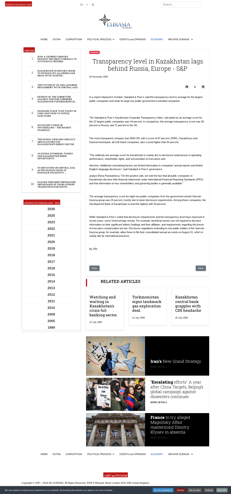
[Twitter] (87, 4)
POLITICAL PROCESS (99, 39)
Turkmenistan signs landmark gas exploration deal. (146, 304)
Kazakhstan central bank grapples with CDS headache (188, 304)
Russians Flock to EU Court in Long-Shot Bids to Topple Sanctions (56, 113)
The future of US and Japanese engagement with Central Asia (57, 86)
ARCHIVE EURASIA (179, 39)
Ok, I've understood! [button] (163, 490)
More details (159, 367)
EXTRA (57, 39)
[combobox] (180, 4)
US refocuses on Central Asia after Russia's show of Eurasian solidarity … (56, 170)
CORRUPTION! (74, 39)
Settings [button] (209, 490)
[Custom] (93, 4)
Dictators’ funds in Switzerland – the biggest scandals (54, 127)
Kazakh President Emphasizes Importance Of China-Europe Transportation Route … (56, 184)
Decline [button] (180, 490)
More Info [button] (222, 490)
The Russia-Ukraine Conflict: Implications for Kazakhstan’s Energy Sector (56, 142)
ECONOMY (157, 39)
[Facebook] (81, 4)
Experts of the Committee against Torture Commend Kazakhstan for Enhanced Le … (57, 99)
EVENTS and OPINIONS (133, 39)
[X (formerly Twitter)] (195, 87)
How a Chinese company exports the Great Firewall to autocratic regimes (57, 59)
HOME (44, 39)
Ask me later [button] (194, 490)
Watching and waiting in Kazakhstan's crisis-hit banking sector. (103, 306)
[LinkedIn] (203, 87)
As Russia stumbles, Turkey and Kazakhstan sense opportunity (55, 156)
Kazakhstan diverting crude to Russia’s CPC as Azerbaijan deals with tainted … (56, 73)
